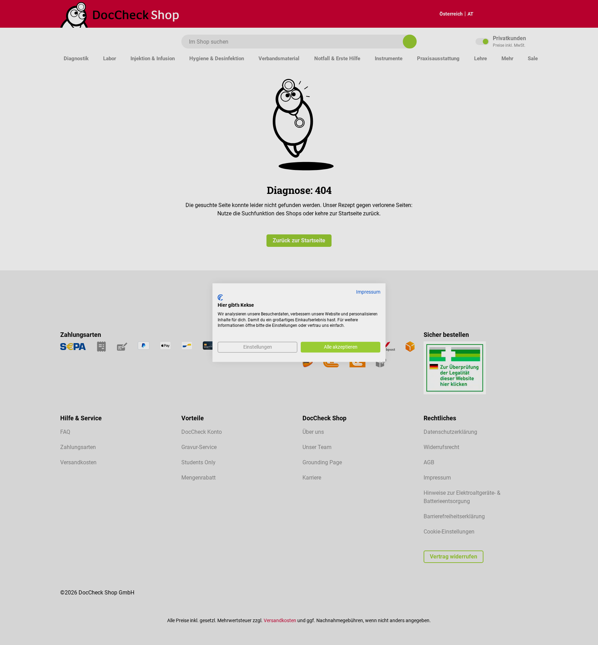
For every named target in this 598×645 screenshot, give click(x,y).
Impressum (368, 292)
